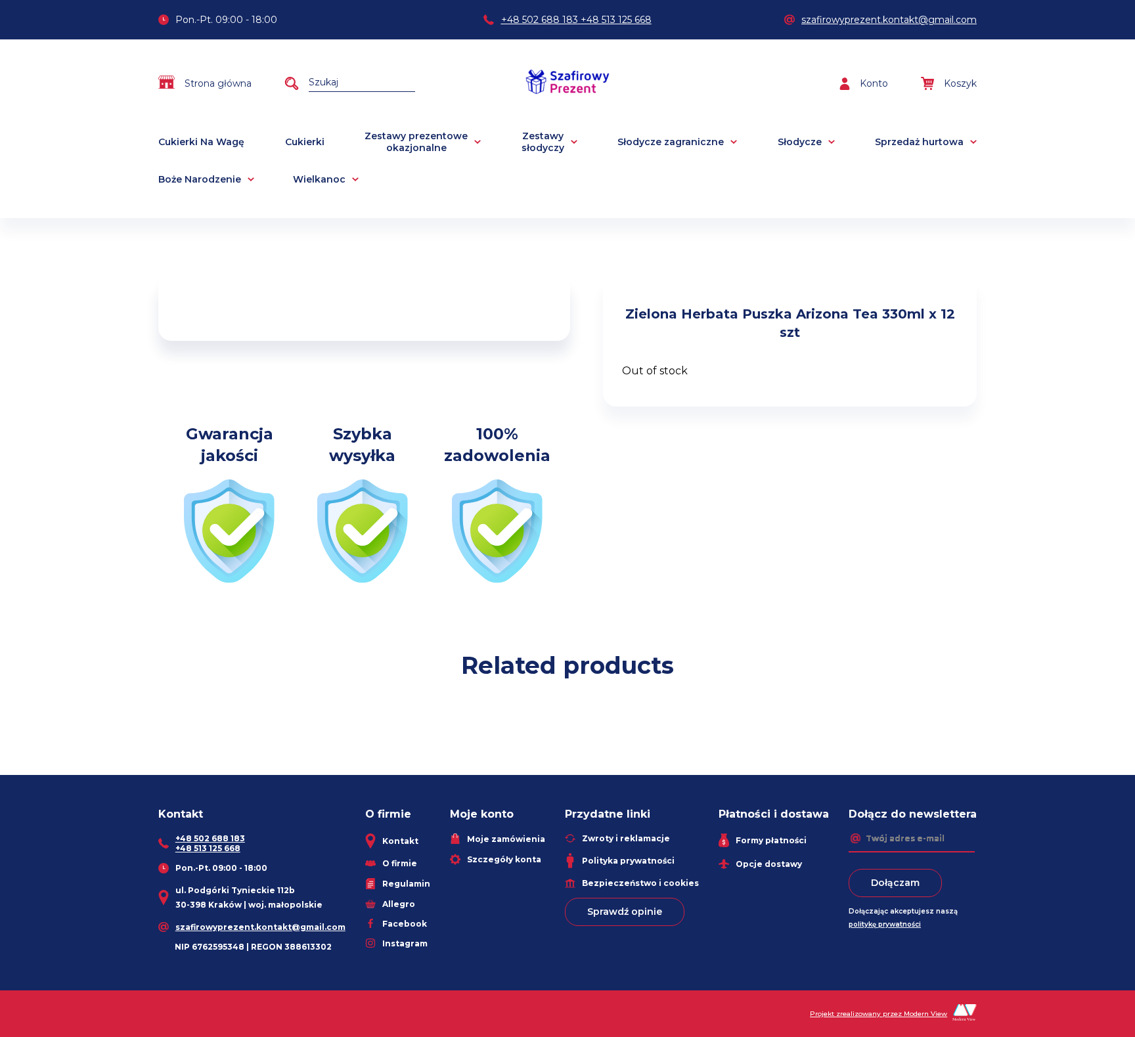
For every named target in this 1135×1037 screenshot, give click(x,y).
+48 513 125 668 (616, 20)
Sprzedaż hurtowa (919, 142)
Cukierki (304, 142)
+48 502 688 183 (539, 20)
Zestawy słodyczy (543, 142)
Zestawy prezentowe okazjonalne (416, 142)
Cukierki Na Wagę (201, 142)
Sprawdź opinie (624, 911)
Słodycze (800, 142)
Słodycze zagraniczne (670, 142)
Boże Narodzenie (199, 179)
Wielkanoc (319, 179)
